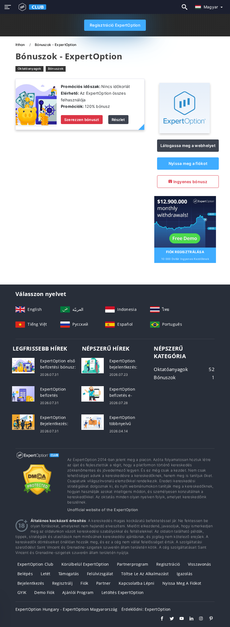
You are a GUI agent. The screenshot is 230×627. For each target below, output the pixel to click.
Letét (45, 573)
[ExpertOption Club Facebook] (159, 619)
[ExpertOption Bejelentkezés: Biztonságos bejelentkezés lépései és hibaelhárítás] (23, 421)
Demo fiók (44, 592)
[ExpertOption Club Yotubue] (179, 619)
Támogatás (68, 573)
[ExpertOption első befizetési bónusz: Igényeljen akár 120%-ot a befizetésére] (23, 365)
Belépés (25, 573)
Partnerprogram (132, 564)
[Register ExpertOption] (185, 221)
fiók (84, 583)
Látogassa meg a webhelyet (187, 145)
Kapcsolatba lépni (137, 583)
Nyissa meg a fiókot (188, 163)
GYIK (21, 592)
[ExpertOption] (184, 131)
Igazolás (184, 573)
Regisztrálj (62, 583)
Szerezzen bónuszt (81, 119)
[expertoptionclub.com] (31, 7)
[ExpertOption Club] (37, 460)
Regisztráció (168, 564)
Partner (103, 583)
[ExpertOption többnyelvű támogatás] (92, 421)
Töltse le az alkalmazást (145, 573)
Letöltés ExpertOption (123, 592)
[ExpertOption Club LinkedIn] (189, 619)
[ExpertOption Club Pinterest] (208, 619)
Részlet (118, 119)
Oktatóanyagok (29, 69)
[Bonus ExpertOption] (36, 103)
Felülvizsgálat (100, 573)
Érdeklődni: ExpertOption (146, 609)
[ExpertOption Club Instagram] (198, 619)
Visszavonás (199, 564)
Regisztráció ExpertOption (115, 25)
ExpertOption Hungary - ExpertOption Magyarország (66, 609)
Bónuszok (55, 69)
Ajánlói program (77, 592)
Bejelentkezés (30, 583)
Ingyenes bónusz (189, 181)
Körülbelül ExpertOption (85, 564)
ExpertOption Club (35, 564)
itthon (20, 45)
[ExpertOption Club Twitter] (169, 619)
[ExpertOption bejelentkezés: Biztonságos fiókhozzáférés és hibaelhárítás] (92, 365)
